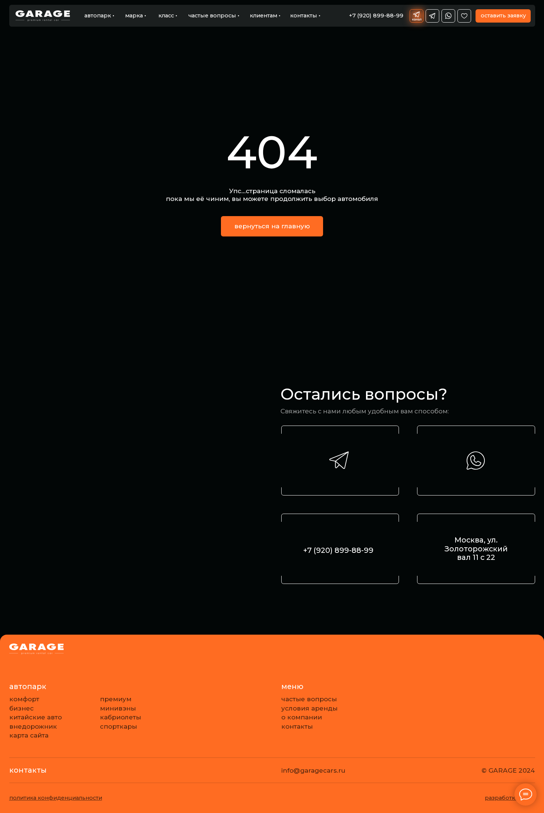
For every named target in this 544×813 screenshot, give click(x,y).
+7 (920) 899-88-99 (338, 550)
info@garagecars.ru (313, 770)
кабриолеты (120, 717)
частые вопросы (309, 699)
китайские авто (35, 717)
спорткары (118, 726)
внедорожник (33, 726)
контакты (297, 726)
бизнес (21, 708)
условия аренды (309, 708)
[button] (503, 16)
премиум (115, 699)
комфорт (24, 699)
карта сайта (28, 735)
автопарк (27, 686)
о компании (301, 717)
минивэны (118, 708)
